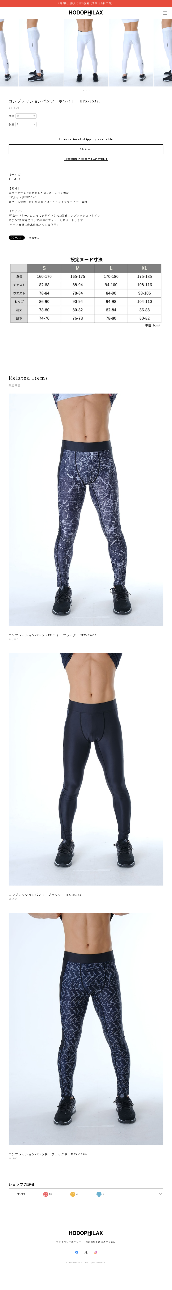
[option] (86, 52)
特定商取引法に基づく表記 (101, 1242)
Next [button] (166, 53)
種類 (11, 116)
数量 (11, 124)
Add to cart (86, 149)
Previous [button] (6, 53)
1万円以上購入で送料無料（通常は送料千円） (86, 3)
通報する (34, 238)
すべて (21, 1193)
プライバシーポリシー (68, 1242)
